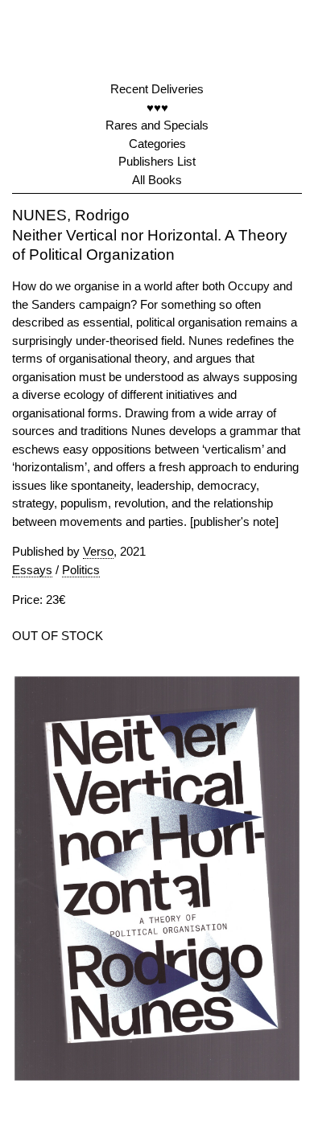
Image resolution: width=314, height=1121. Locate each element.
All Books (157, 180)
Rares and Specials (157, 125)
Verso (98, 551)
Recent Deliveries (157, 89)
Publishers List (157, 161)
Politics (81, 570)
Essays (32, 570)
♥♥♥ (157, 107)
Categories (157, 143)
